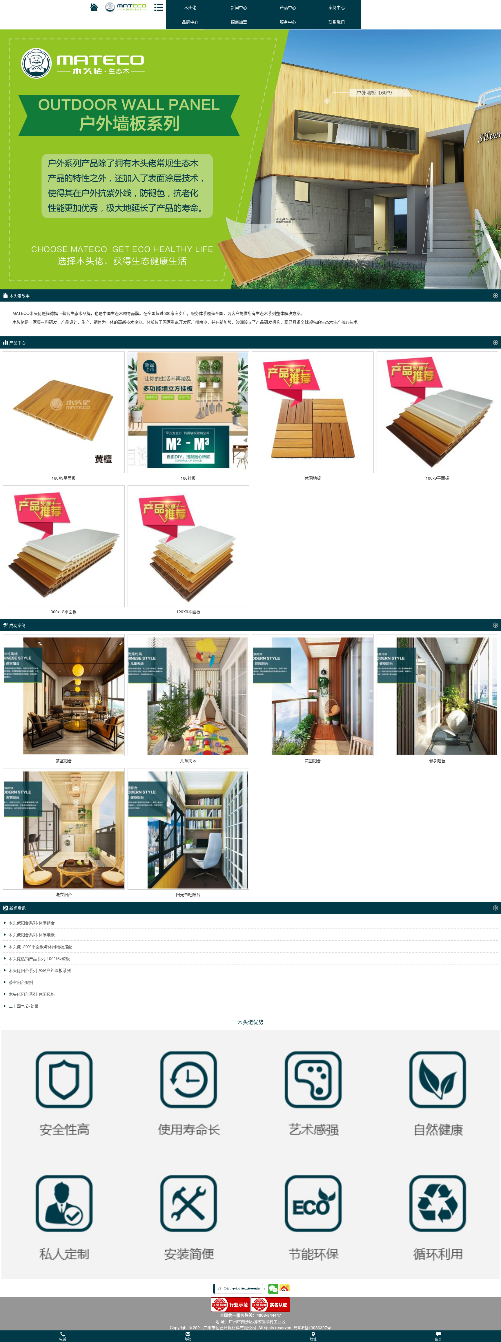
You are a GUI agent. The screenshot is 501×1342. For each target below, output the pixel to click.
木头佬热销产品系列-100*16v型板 (39, 958)
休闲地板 (313, 478)
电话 (62, 1338)
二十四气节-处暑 (24, 1006)
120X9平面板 (188, 611)
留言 (438, 1338)
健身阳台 (437, 761)
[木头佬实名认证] (270, 1304)
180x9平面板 (437, 478)
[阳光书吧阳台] (188, 829)
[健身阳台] (437, 695)
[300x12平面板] (64, 546)
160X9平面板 (64, 478)
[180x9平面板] (437, 412)
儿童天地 (188, 761)
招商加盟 (239, 22)
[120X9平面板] (188, 546)
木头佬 (190, 7)
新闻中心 (239, 7)
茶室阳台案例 (21, 982)
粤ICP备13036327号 (312, 1327)
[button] (250, 1336)
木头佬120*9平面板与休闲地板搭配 (40, 946)
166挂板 (188, 478)
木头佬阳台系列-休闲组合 (32, 923)
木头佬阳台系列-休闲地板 (32, 934)
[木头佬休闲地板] (250, 104)
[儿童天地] (188, 695)
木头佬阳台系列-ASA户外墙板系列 (40, 970)
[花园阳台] (313, 695)
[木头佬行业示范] (230, 1304)
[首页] (93, 7)
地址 (313, 1338)
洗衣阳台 (64, 894)
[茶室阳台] (64, 695)
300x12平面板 (64, 611)
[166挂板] (188, 412)
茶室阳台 (64, 761)
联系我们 (336, 22)
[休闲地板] (313, 412)
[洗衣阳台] (64, 829)
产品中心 (288, 7)
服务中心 (288, 22)
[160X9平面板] (64, 412)
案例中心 (336, 7)
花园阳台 (313, 761)
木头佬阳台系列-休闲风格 (32, 994)
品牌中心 (190, 22)
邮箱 (187, 1338)
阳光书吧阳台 (188, 894)
